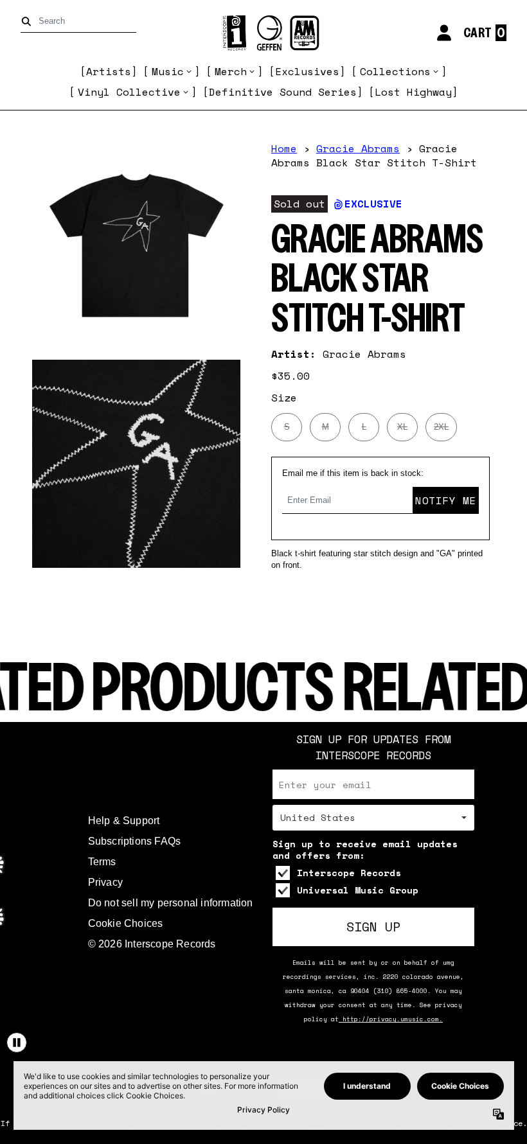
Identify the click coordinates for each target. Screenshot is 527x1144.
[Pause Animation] (17, 1042)
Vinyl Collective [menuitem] (129, 92)
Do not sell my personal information (170, 902)
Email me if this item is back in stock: (353, 473)
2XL (441, 427)
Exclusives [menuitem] (307, 71)
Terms (102, 861)
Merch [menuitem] (231, 71)
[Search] (29, 21)
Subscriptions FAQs (134, 841)
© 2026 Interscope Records (152, 943)
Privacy (105, 882)
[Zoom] (136, 245)
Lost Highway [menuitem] (413, 92)
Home (284, 148)
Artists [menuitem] (108, 71)
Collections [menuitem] (395, 71)
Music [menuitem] (168, 71)
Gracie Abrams (358, 148)
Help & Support (124, 820)
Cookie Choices (125, 923)
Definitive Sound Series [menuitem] (283, 92)
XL (402, 427)
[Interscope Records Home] (263, 33)
